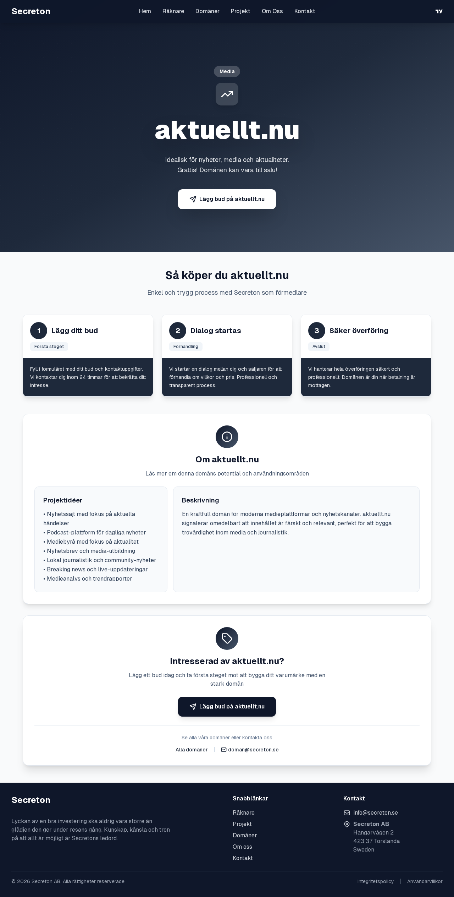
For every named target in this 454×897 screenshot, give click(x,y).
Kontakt (304, 11)
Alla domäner (192, 749)
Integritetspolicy (376, 881)
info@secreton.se (375, 812)
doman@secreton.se (253, 749)
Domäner (207, 11)
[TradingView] (439, 11)
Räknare (173, 11)
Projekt (240, 11)
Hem (145, 11)
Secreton (30, 11)
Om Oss (272, 11)
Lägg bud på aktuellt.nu (232, 199)
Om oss (242, 846)
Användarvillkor (425, 881)
